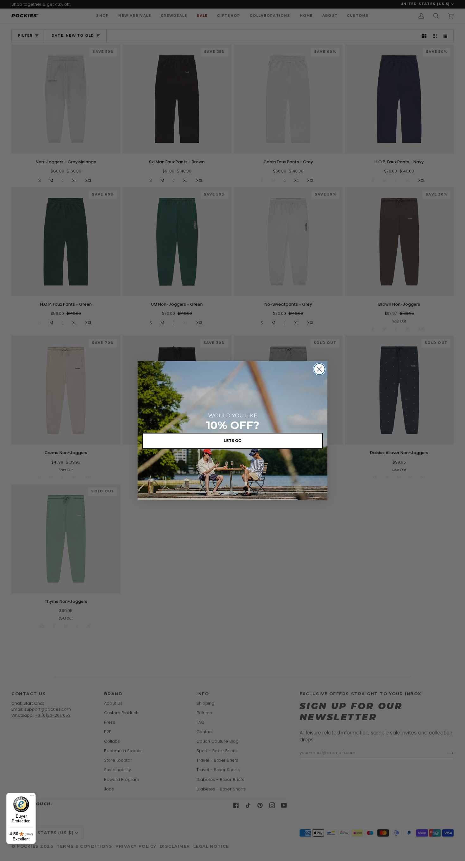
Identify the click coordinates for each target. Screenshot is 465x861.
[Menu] (32, 797)
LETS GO (233, 440)
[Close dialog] (319, 369)
